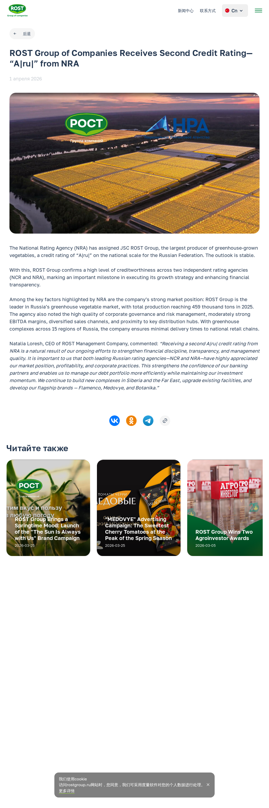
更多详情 (67, 790)
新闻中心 (186, 10)
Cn (234, 10)
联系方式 (208, 10)
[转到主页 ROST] (17, 10)
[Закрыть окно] (208, 785)
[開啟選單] (258, 10)
